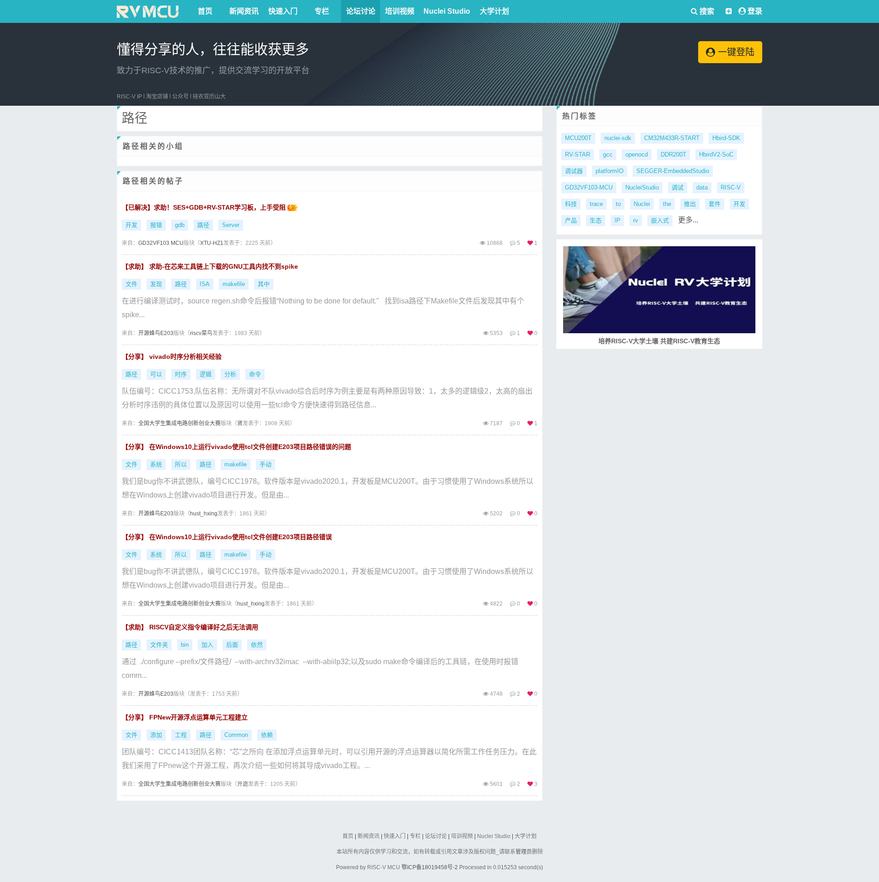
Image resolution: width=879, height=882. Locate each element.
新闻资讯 (244, 11)
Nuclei (642, 203)
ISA (205, 284)
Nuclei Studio (446, 11)
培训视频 (399, 11)
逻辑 (206, 374)
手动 (265, 464)
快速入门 (283, 11)
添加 (156, 734)
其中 (264, 284)
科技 (571, 203)
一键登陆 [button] (734, 52)
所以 (181, 464)
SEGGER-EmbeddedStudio (672, 171)
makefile (233, 284)
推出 (690, 203)
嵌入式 (660, 220)
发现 (156, 284)
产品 (571, 220)
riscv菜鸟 (201, 333)
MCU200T (578, 138)
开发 (131, 225)
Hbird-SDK (726, 138)
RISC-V (731, 187)
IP (617, 220)
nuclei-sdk (617, 138)
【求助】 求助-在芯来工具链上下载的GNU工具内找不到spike (210, 266)
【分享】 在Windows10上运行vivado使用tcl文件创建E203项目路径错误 (227, 537)
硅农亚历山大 (209, 96)
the (667, 203)
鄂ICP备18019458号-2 (430, 867)
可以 (156, 374)
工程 (181, 734)
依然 (257, 644)
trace (596, 203)
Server (230, 225)
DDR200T (673, 154)
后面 (232, 644)
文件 (131, 284)
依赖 (267, 734)
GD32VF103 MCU (161, 243)
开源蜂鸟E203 (156, 333)
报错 (156, 225)
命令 (255, 374)
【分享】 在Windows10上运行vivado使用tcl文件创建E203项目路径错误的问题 (236, 446)
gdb (179, 225)
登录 (755, 11)
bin (185, 644)
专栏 (322, 11)
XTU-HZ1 (211, 243)
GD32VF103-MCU (589, 187)
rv (635, 220)
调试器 (574, 171)
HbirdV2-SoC (716, 154)
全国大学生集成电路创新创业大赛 (179, 423)
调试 (678, 187)
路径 (203, 225)
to (618, 203)
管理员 (523, 852)
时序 (181, 374)
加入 (207, 644)
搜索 (706, 11)
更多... (688, 220)
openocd (636, 154)
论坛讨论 (360, 11)
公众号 (180, 96)
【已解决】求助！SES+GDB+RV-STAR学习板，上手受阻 (205, 207)
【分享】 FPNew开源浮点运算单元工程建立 (185, 717)
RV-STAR (577, 154)
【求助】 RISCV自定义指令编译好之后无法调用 (190, 627)
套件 (715, 203)
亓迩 (242, 784)
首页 (205, 11)
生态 (596, 220)
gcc (608, 154)
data (702, 187)
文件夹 (159, 644)
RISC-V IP (129, 96)
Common (236, 734)
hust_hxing (203, 513)
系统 (156, 464)
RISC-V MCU (383, 867)
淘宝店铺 (157, 96)
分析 (230, 374)
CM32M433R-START (672, 138)
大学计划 (494, 11)
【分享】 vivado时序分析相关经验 (172, 356)
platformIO (610, 171)
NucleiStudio (642, 187)
